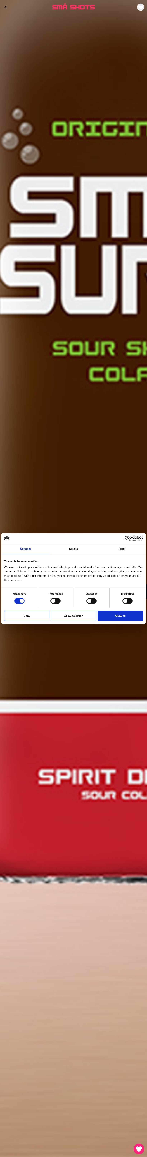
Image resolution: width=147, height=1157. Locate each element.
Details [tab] (73, 548)
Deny (27, 615)
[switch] (55, 601)
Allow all (120, 615)
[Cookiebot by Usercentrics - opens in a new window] (127, 538)
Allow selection (73, 615)
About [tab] (121, 548)
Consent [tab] (25, 548)
